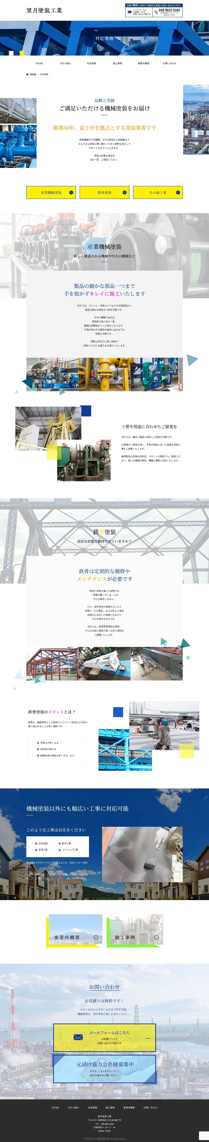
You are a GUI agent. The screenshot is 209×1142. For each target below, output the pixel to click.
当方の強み (65, 63)
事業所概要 (143, 63)
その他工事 (157, 192)
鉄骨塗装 (104, 192)
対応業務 (91, 63)
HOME (39, 63)
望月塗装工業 (104, 1116)
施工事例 (117, 63)
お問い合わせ (169, 63)
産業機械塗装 (51, 192)
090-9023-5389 (107, 1124)
